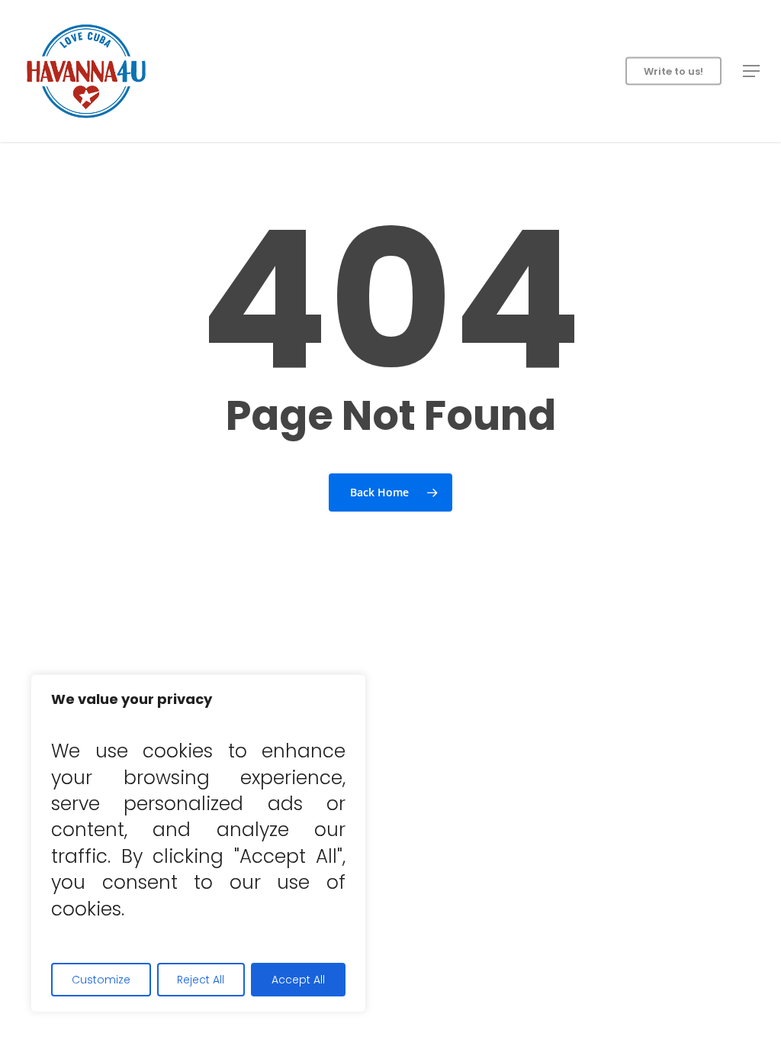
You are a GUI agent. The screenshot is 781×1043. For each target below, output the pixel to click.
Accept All (298, 979)
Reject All (200, 979)
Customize (101, 979)
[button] (751, 71)
